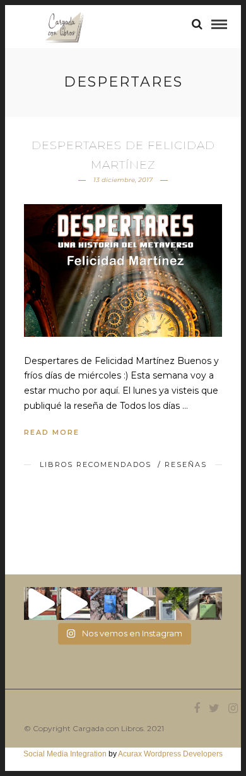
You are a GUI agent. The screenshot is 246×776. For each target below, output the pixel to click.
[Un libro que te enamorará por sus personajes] (139, 603)
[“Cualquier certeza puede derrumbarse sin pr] (172, 603)
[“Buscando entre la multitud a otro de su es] (106, 603)
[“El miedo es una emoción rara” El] (205, 603)
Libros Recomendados (95, 464)
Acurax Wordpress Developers (170, 753)
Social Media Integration (65, 753)
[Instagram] (233, 708)
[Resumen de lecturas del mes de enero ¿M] (73, 603)
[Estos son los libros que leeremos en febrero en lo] (40, 603)
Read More (51, 432)
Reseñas (186, 464)
